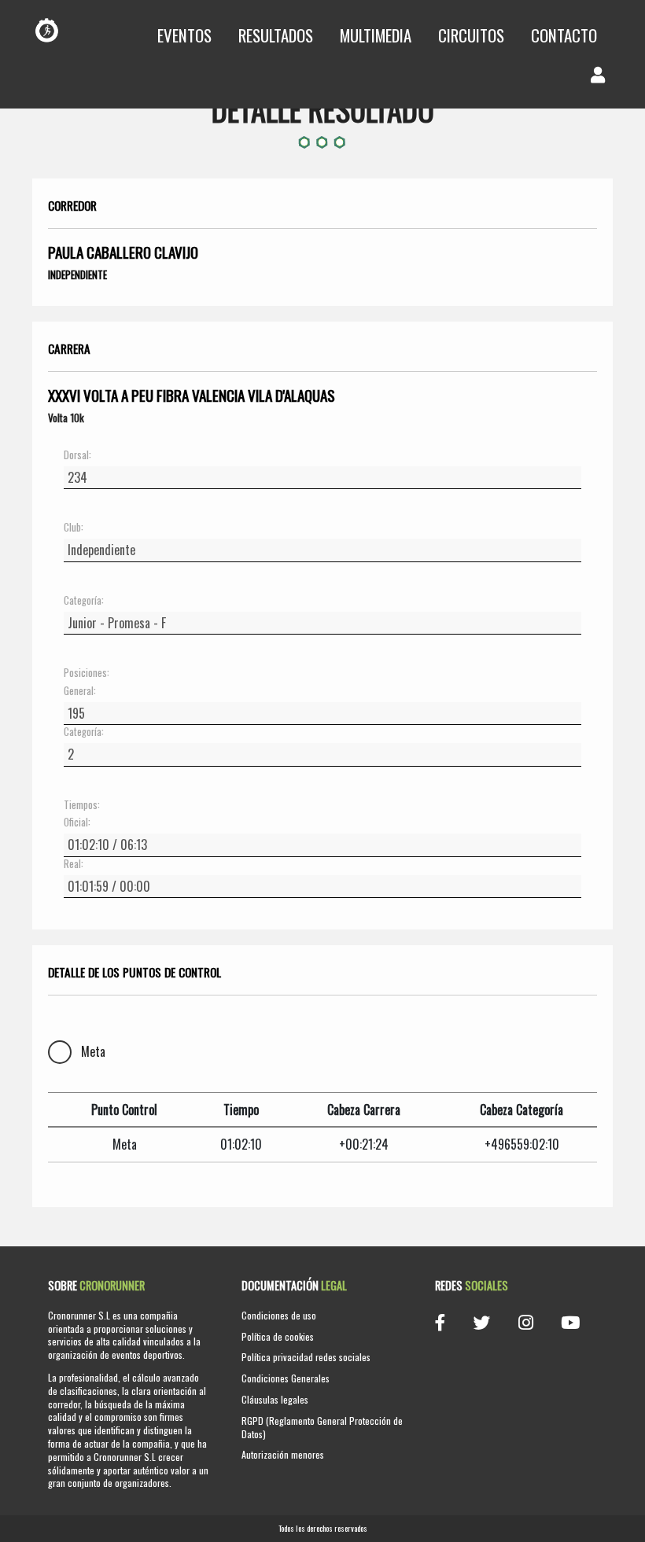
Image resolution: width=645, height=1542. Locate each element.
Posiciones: (86, 673)
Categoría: (84, 601)
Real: (73, 864)
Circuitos (471, 35)
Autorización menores (282, 1454)
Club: (73, 528)
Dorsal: (77, 455)
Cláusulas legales (274, 1399)
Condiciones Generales (285, 1378)
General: (80, 691)
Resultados (275, 35)
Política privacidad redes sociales (305, 1357)
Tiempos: (82, 805)
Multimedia (375, 35)
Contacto (564, 35)
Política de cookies (277, 1336)
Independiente (77, 274)
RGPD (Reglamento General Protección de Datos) (322, 1427)
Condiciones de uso (278, 1315)
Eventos (184, 35)
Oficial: (77, 822)
